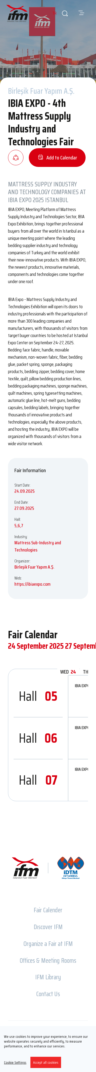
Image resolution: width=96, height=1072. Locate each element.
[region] (48, 1049)
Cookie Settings (15, 1062)
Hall (38, 696)
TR (54, 13)
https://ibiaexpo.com (32, 584)
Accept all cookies (45, 1062)
